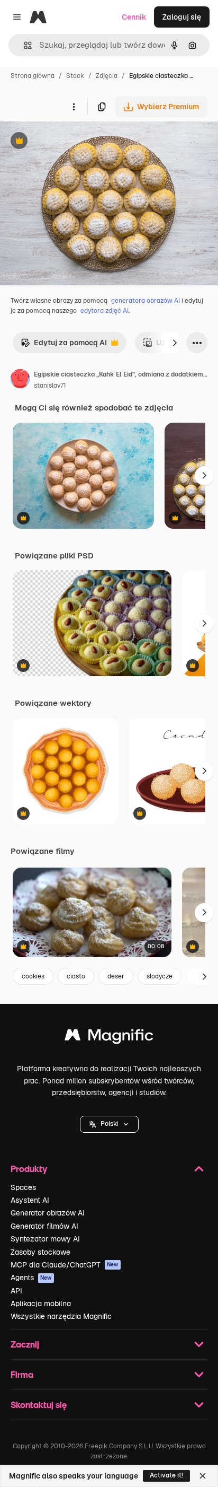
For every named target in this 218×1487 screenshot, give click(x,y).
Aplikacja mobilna (41, 1303)
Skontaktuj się (39, 1404)
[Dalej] (174, 342)
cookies (33, 976)
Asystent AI (30, 1200)
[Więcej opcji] (73, 106)
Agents (31, 1277)
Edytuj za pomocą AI (64, 345)
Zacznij (25, 1344)
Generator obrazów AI (48, 1213)
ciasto (76, 976)
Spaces (23, 1187)
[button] (109, 1124)
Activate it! (166, 1475)
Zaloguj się (181, 17)
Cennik (134, 17)
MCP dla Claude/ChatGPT (65, 1265)
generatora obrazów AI (145, 300)
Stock (75, 76)
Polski (109, 1123)
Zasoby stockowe (40, 1252)
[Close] (202, 1475)
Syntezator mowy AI (45, 1239)
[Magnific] (109, 1037)
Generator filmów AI (44, 1226)
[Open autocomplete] (23, 45)
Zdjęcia (106, 76)
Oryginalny (73, 142)
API (16, 1291)
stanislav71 (50, 385)
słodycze (159, 976)
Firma (22, 1374)
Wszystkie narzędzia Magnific (61, 1316)
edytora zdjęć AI (104, 311)
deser (115, 976)
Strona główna (32, 76)
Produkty (29, 1168)
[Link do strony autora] (20, 380)
